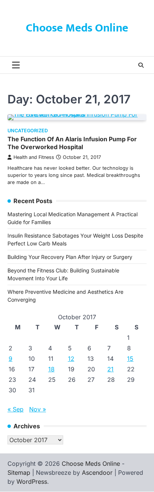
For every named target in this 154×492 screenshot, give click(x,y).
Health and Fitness (33, 157)
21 (110, 369)
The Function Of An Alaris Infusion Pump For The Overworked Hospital (72, 143)
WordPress (31, 481)
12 (71, 358)
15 (130, 358)
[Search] (141, 65)
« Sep (15, 409)
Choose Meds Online (77, 28)
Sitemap (18, 472)
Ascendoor (97, 472)
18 (51, 369)
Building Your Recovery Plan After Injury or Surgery (69, 257)
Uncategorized (27, 130)
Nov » (37, 409)
